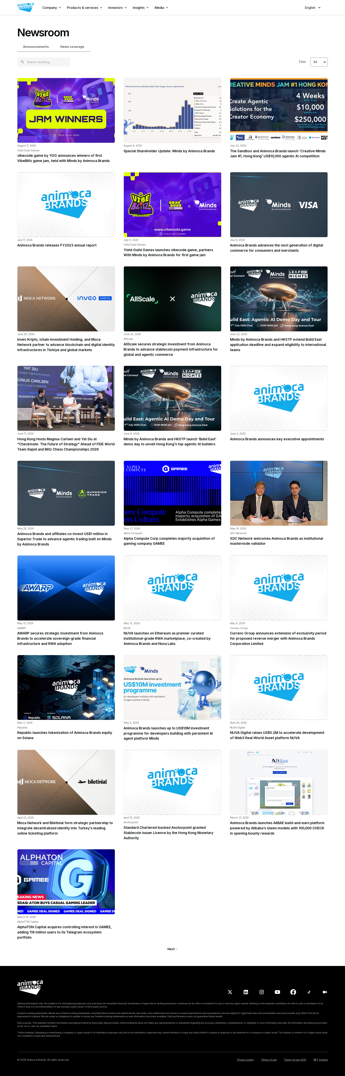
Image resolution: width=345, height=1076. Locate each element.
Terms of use (269, 1059)
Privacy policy (245, 1059)
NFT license (321, 1059)
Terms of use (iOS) (295, 1059)
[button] (52, 7)
